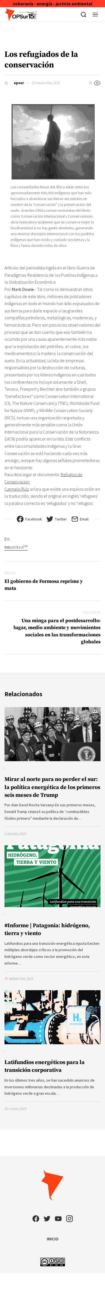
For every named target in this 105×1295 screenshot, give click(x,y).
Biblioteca (15, 547)
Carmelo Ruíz (16, 489)
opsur (19, 83)
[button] (95, 14)
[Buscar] (83, 14)
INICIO (53, 1239)
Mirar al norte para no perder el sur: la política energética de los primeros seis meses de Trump (52, 787)
